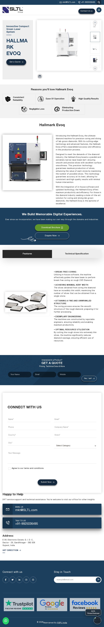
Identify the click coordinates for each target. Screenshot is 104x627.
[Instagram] (33, 580)
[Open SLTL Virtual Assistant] (97, 620)
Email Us (19, 507)
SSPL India (62, 623)
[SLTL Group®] (13, 10)
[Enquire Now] (39, 76)
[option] (69, 45)
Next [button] (95, 68)
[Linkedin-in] (19, 580)
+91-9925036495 (88, 2)
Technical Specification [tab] (77, 254)
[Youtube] (26, 580)
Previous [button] (95, 23)
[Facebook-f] (6, 580)
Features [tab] (27, 254)
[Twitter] (12, 580)
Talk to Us (20, 521)
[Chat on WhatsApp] (6, 620)
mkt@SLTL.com (69, 2)
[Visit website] (19, 604)
